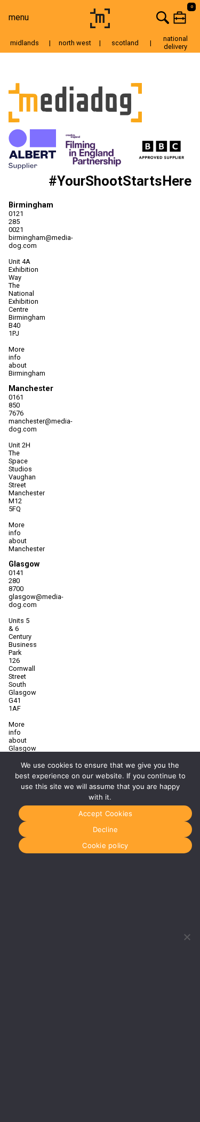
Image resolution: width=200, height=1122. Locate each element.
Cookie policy (105, 845)
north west (75, 43)
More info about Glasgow (20, 736)
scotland (125, 43)
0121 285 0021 (16, 222)
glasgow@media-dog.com (20, 601)
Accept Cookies (105, 813)
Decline (105, 829)
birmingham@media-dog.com (20, 242)
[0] (156, 17)
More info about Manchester (20, 537)
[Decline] (186, 937)
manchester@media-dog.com (20, 425)
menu (19, 17)
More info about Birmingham (20, 361)
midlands (24, 43)
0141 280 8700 (16, 581)
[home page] (100, 25)
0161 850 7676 (16, 405)
